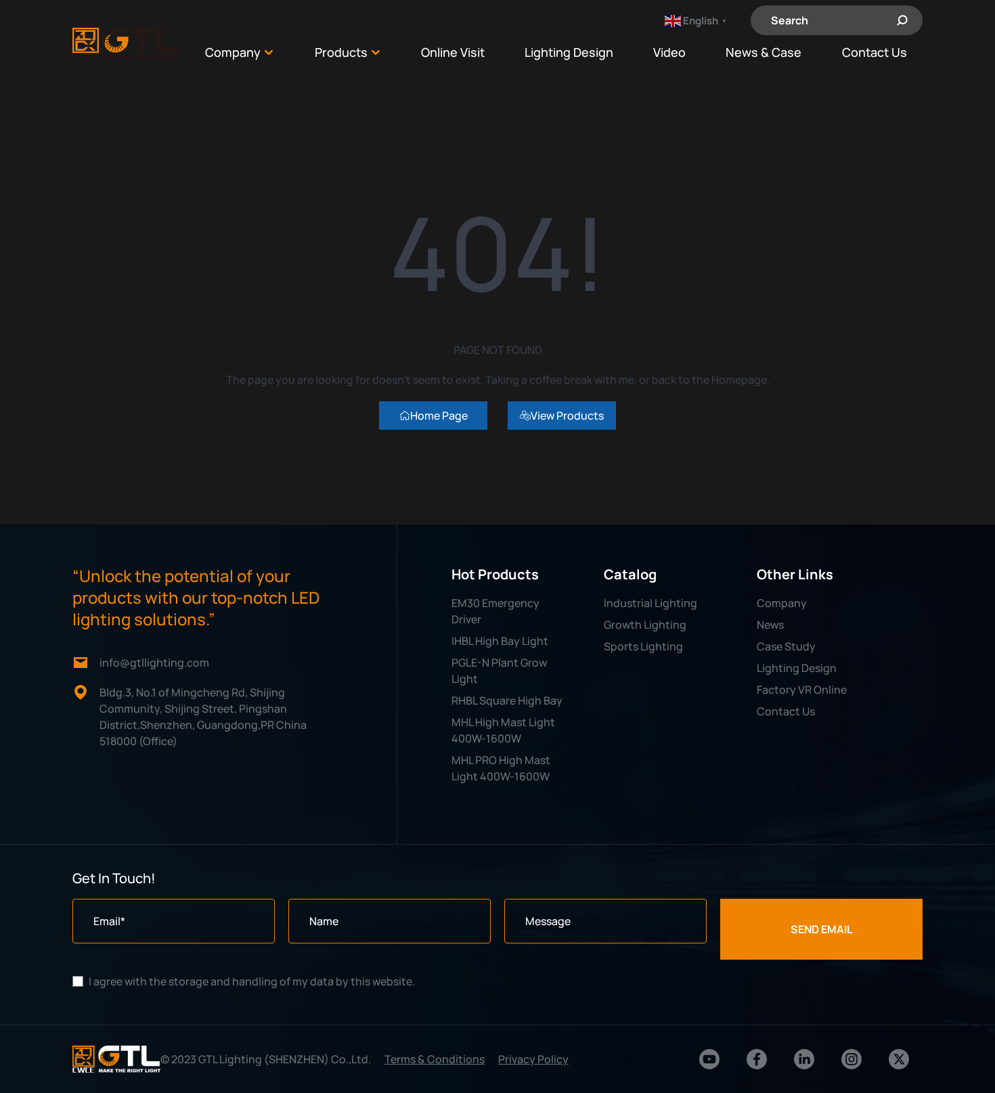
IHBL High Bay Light (499, 640)
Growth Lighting (645, 624)
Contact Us (874, 52)
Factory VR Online (802, 689)
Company (233, 52)
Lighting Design (569, 52)
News (770, 624)
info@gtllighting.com (154, 662)
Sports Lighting (643, 646)
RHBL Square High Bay (506, 700)
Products (341, 52)
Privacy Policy (533, 1059)
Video (669, 52)
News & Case (763, 52)
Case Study (786, 646)
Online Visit (453, 52)
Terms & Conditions (434, 1059)
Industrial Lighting (650, 603)
